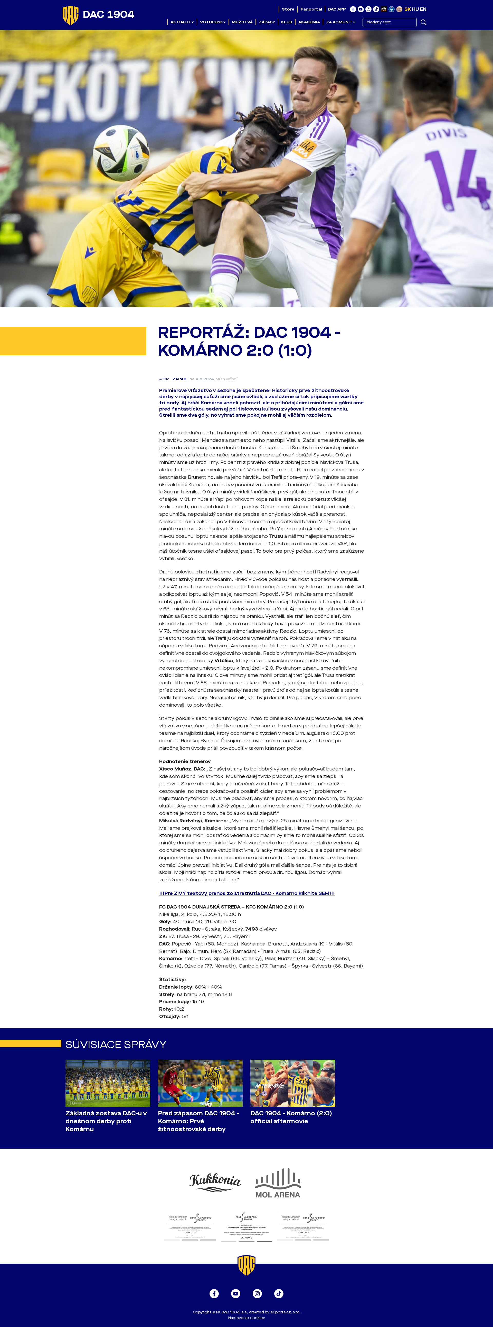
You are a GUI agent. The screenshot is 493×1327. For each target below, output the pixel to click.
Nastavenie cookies (246, 1317)
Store (288, 9)
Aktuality (182, 22)
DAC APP (337, 9)
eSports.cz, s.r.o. (285, 1312)
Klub (286, 22)
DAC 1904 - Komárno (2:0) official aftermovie (291, 1117)
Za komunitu (340, 22)
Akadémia (309, 22)
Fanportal (311, 9)
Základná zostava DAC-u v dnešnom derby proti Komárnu (106, 1121)
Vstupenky (213, 22)
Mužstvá (242, 22)
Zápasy (267, 22)
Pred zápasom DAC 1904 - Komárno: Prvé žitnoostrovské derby (198, 1121)
